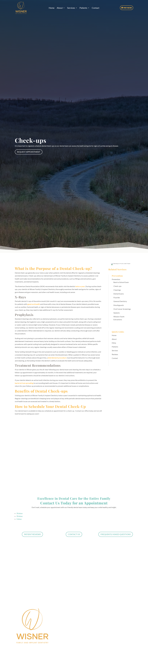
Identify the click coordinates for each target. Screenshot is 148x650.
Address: (19, 450)
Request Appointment (28, 152)
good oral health (34, 304)
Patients (83, 8)
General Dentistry (120, 301)
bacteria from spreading (24, 383)
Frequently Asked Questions (116, 534)
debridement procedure (57, 358)
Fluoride (116, 297)
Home (51, 8)
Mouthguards (118, 305)
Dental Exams (118, 294)
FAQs (114, 343)
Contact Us (74, 534)
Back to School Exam (121, 282)
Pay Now (128, 8)
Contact (95, 8)
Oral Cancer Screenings (122, 309)
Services (71, 8)
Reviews (115, 354)
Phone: (50, 450)
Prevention (116, 279)
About (60, 8)
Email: (49, 466)
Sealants (116, 313)
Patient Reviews (32, 534)
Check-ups (117, 286)
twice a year (80, 286)
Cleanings (117, 290)
